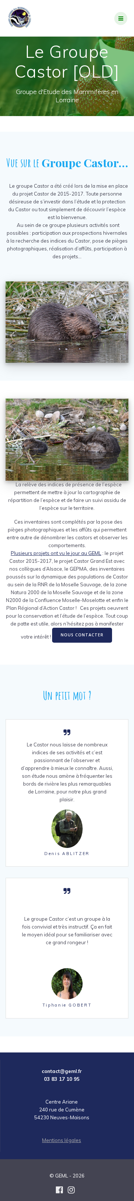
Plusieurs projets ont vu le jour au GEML (56, 553)
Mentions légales (61, 1140)
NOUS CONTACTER (82, 634)
